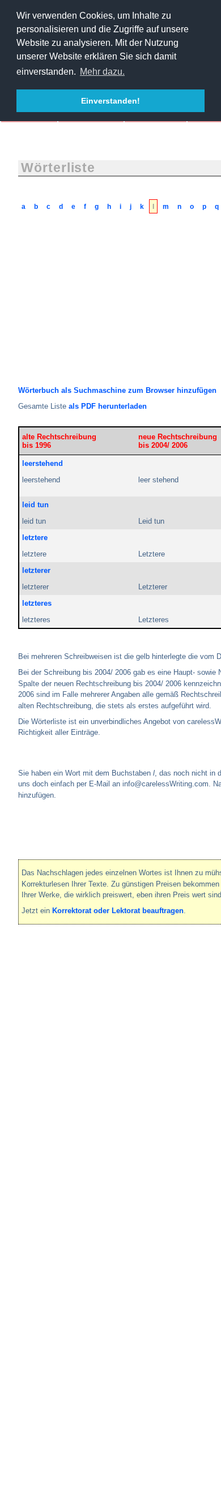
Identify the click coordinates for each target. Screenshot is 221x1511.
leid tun (35, 504)
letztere (35, 537)
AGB (37, 964)
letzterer (36, 570)
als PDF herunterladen (108, 406)
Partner (121, 964)
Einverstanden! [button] (110, 100)
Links (155, 964)
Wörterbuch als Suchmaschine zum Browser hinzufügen (117, 390)
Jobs (185, 964)
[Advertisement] (103, 307)
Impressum (77, 964)
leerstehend (42, 463)
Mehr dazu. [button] (102, 71)
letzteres (37, 603)
